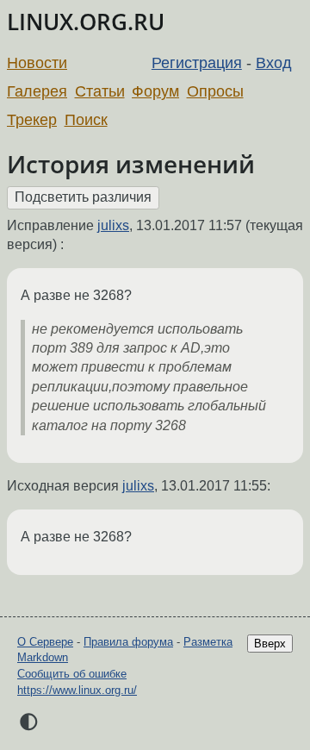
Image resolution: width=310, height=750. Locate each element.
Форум (155, 91)
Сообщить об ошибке (72, 673)
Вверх (270, 643)
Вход (274, 63)
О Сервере (45, 641)
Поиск (86, 119)
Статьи (100, 91)
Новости (37, 63)
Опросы (215, 91)
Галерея (37, 91)
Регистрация (197, 63)
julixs (113, 225)
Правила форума (128, 641)
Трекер (32, 119)
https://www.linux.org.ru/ (77, 690)
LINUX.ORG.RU (85, 22)
